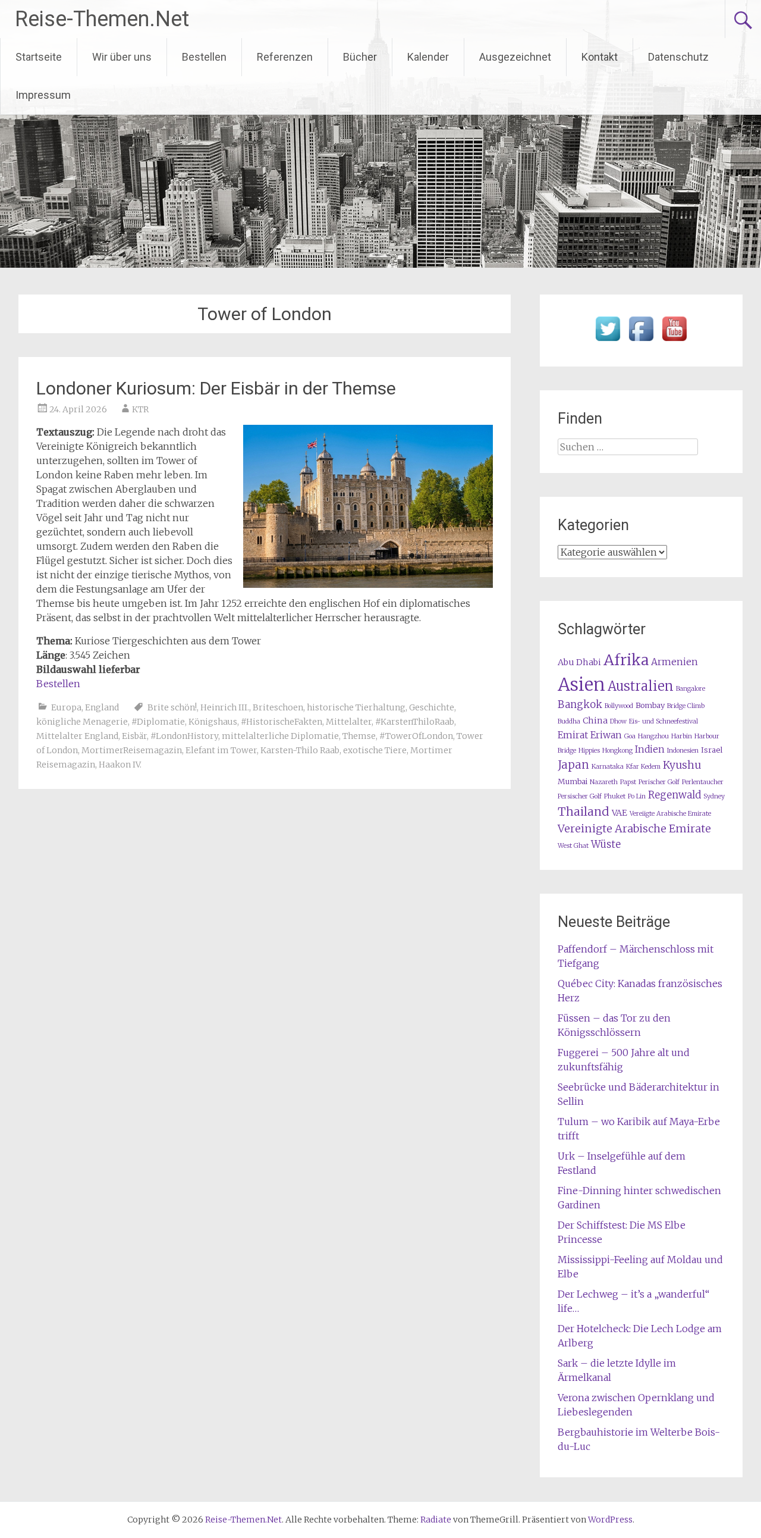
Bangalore (690, 689)
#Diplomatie (158, 721)
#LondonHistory (184, 736)
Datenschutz (678, 57)
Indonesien (683, 750)
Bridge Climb (686, 706)
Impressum (43, 95)
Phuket (614, 796)
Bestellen (204, 57)
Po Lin (637, 796)
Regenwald (674, 795)
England (102, 707)
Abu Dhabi (579, 662)
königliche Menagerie (82, 721)
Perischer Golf (659, 782)
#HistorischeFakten (281, 721)
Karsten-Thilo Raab (299, 750)
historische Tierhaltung (356, 707)
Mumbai (572, 781)
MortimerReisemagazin (131, 750)
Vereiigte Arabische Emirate (670, 813)
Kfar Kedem (643, 766)
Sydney (714, 796)
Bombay (650, 705)
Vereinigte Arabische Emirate (634, 828)
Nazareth (604, 782)
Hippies (589, 750)
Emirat (573, 735)
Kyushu (682, 765)
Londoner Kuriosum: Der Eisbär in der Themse (216, 388)
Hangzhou (653, 736)
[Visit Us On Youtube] (674, 341)
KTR (140, 409)
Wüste (606, 844)
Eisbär (134, 736)
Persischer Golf (580, 796)
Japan (573, 765)
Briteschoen (278, 707)
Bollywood (619, 706)
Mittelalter (349, 721)
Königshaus (212, 721)
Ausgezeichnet (515, 57)
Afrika (626, 659)
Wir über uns (122, 57)
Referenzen (285, 57)
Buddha (569, 721)
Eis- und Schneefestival (663, 721)
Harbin (681, 736)
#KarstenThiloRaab (414, 721)
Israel (711, 750)
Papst (628, 782)
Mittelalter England (77, 736)
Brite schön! (172, 707)
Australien (641, 686)
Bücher (360, 57)
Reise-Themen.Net (102, 19)
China (595, 720)
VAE (619, 812)
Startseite (38, 57)
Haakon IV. (120, 764)
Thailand (583, 811)
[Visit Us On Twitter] (607, 341)
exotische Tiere (375, 750)
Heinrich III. (224, 707)
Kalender (428, 57)
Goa (630, 736)
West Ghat (573, 846)
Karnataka (608, 766)
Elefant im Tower (221, 750)
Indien (650, 749)
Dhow (618, 721)
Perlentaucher (703, 782)
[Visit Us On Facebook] (641, 341)
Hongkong (617, 750)
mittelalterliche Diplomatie (280, 736)
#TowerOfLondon (416, 736)
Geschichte (431, 707)
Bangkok (580, 704)
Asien (581, 685)
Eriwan (606, 735)
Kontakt (599, 57)
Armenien (674, 662)
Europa (66, 707)
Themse (359, 736)
